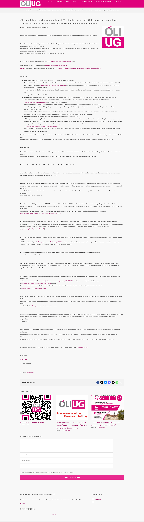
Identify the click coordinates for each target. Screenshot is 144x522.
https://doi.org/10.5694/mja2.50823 (42, 306)
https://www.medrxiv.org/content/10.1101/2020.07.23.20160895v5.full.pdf (40, 213)
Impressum (98, 499)
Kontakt (22, 503)
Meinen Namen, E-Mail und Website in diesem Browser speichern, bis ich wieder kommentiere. (48, 472)
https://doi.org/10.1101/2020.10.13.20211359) (33, 288)
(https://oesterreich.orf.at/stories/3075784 (50, 242)
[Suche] (122, 6)
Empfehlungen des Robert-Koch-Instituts (61, 61)
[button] (21, 413)
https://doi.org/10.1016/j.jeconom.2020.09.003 (53, 85)
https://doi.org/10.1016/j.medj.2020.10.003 (32, 229)
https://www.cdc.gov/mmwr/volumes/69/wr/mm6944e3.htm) (41, 126)
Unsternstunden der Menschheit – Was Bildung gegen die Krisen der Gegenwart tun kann (107, 425)
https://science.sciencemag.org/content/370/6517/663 (36, 283)
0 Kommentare (30, 372)
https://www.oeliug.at (82, 347)
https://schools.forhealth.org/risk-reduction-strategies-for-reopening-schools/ (79, 68)
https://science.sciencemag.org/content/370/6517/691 (57, 281)
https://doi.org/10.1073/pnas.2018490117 (35, 102)
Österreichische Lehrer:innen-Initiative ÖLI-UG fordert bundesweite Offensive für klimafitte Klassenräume (35, 425)
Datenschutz (98, 502)
